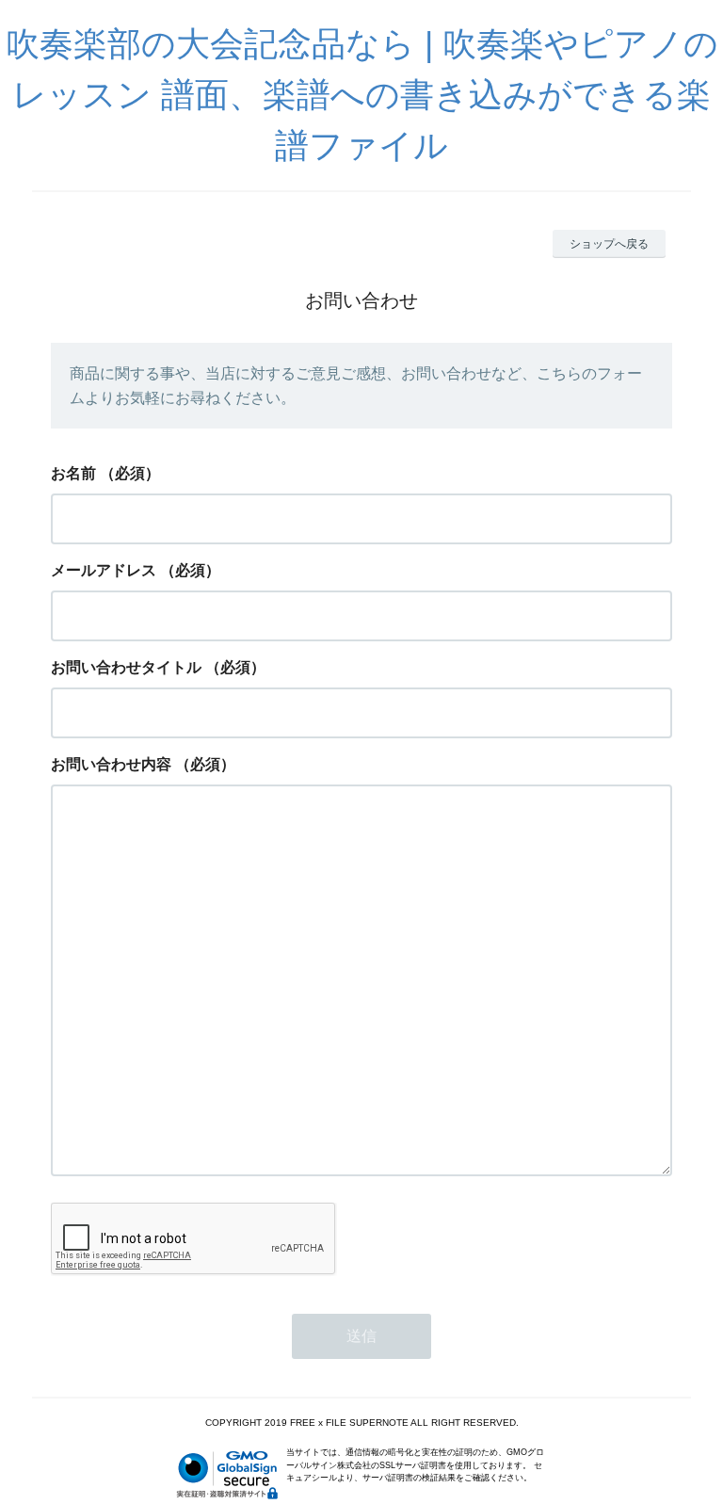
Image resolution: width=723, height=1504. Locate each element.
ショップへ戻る (609, 244)
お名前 (73, 473)
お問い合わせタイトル (126, 667)
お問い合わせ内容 (111, 764)
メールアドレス (103, 570)
